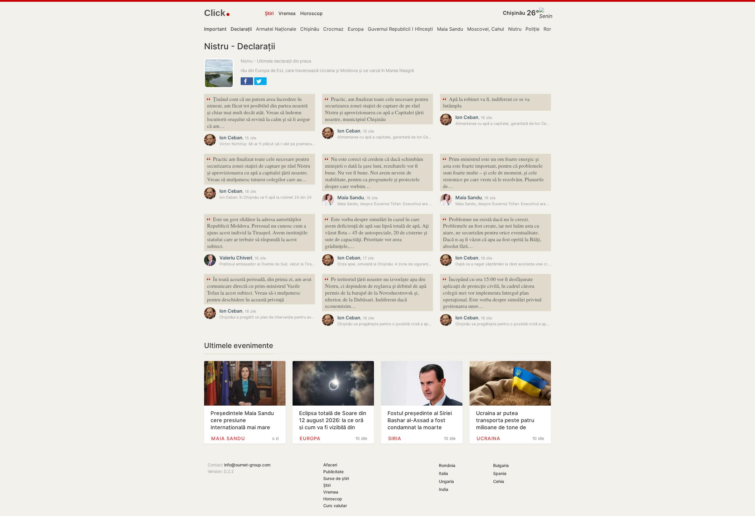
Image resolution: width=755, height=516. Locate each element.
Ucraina (488, 438)
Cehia (498, 481)
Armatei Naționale (276, 29)
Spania (499, 473)
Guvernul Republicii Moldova (399, 29)
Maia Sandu (450, 29)
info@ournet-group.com (247, 464)
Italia (443, 473)
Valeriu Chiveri (235, 258)
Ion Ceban (230, 138)
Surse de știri (336, 478)
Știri (269, 13)
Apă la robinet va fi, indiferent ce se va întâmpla (486, 101)
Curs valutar (335, 505)
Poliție (532, 29)
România (447, 465)
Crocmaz (333, 29)
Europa (356, 29)
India (443, 489)
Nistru (514, 29)
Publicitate (333, 471)
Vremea (287, 13)
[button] (247, 81)
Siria (394, 438)
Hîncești (424, 29)
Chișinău (514, 13)
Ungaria (446, 481)
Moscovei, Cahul (485, 29)
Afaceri (330, 464)
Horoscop (311, 13)
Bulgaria (501, 465)
